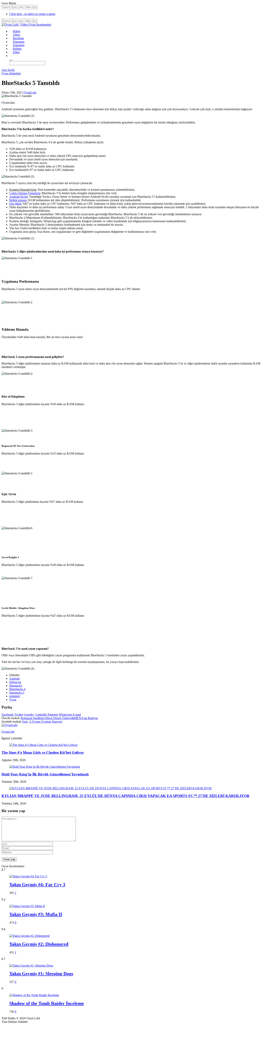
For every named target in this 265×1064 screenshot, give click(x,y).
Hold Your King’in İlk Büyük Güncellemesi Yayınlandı (45, 774)
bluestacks (15, 685)
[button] (11, 55)
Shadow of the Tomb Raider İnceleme (46, 1003)
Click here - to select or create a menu (32, 14)
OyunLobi (29, 92)
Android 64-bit (18, 196)
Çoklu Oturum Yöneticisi (24, 193)
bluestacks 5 (16, 692)
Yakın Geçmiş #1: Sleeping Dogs (41, 973)
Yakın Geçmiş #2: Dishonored (38, 944)
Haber (16, 31)
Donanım (18, 41)
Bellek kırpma (18, 200)
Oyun (12, 699)
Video (16, 34)
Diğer (16, 52)
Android (14, 678)
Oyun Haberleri (11, 73)
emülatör (14, 696)
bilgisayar (15, 682)
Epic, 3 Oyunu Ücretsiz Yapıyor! (42, 721)
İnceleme (18, 38)
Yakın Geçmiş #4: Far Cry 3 (37, 884)
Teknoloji (18, 45)
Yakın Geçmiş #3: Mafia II (35, 914)
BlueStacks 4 (17, 689)
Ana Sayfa (8, 70)
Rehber (17, 48)
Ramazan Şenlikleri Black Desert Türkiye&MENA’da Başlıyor (59, 718)
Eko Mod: (15, 203)
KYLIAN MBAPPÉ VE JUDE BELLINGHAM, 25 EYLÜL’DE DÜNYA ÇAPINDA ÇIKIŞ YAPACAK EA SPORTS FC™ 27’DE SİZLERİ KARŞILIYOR (125, 796)
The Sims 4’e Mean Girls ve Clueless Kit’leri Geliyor (43, 752)
